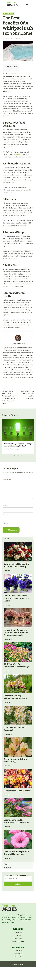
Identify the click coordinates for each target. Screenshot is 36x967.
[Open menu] (27, 4)
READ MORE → (8, 571)
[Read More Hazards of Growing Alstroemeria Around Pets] (18, 683)
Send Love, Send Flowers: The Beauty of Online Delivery (16, 565)
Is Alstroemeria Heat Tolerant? (17, 791)
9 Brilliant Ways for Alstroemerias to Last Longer (16, 665)
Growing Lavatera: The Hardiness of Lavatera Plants (16, 821)
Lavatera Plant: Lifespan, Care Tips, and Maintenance (16, 852)
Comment (7, 480)
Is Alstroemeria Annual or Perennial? (15, 728)
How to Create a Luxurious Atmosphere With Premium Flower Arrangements (16, 632)
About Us (18, 935)
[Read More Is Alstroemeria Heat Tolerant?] (18, 778)
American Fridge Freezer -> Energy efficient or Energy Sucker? (17, 445)
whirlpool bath (18, 154)
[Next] (30, 436)
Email (5, 514)
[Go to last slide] (5, 436)
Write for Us (18, 957)
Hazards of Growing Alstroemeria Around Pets (15, 697)
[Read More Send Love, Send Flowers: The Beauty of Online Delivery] (18, 551)
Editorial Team (18, 954)
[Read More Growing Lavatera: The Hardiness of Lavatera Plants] (18, 807)
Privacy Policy (18, 938)
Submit (18, 884)
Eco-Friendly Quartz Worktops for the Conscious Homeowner (27, 393)
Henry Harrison (9, 449)
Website (6, 523)
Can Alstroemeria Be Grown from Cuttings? (16, 760)
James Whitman (8, 38)
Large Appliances (8, 13)
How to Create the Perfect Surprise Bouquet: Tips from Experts (16, 598)
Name (5, 506)
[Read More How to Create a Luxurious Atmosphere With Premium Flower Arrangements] (18, 617)
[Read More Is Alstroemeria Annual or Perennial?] (18, 715)
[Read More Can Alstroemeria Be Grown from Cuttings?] (18, 747)
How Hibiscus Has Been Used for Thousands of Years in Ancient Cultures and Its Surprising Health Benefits (9, 396)
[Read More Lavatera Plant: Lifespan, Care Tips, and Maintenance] (18, 839)
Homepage (18, 932)
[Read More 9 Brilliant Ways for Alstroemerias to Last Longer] (18, 652)
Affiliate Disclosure (18, 941)
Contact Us (18, 951)
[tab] (14, 455)
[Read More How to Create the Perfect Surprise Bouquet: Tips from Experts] (18, 583)
